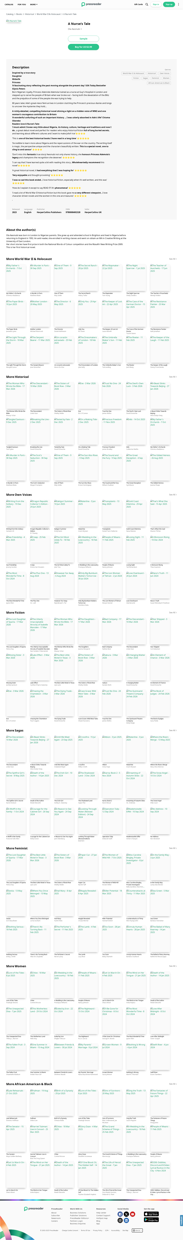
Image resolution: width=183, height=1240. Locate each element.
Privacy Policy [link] (97, 1230)
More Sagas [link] (14, 730)
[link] (8, 4)
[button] (137, 1230)
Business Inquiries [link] (78, 1223)
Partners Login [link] (76, 1221)
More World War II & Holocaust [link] (29, 259)
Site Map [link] (125, 1230)
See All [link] (172, 259)
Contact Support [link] (103, 1215)
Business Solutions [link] (78, 1213)
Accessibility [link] (115, 1230)
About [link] (53, 1213)
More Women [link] (16, 966)
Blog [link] (98, 1221)
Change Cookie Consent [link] (70, 1230)
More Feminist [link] (16, 848)
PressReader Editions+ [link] (79, 1218)
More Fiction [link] (15, 612)
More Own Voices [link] (19, 494)
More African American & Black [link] (29, 1084)
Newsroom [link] (56, 1218)
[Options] (179, 4)
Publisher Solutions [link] (78, 1215)
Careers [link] (54, 1221)
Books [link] (19, 14)
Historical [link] (29, 14)
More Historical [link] (17, 377)
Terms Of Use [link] (85, 1230)
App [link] (98, 1223)
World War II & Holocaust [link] (49, 14)
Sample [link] (83, 38)
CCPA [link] (106, 1230)
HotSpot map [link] (102, 1218)
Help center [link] (101, 1213)
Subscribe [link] (55, 1215)
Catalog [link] (9, 14)
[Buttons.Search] (147, 4)
